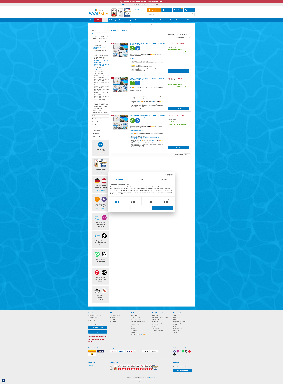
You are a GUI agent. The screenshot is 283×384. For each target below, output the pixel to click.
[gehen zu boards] (189, 351)
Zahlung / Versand (135, 323)
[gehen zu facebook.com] (174, 351)
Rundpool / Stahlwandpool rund (100, 36)
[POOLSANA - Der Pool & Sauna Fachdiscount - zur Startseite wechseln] (98, 12)
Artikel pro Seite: (180, 37)
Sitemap (175, 332)
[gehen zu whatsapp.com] (183, 351)
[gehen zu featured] (180, 351)
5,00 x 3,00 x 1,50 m (100, 67)
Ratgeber (133, 328)
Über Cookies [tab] (163, 179)
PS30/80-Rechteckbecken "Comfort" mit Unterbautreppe (101, 103)
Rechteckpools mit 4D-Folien (101, 106)
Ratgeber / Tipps (96, 136)
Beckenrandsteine (97, 108)
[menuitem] (171, 13)
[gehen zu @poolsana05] (186, 351)
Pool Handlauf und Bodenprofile (100, 112)
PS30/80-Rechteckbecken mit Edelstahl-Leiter (101, 61)
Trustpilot (90, 365)
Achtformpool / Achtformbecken (101, 42)
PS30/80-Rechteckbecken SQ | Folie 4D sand (101, 86)
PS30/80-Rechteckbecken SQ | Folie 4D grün (101, 93)
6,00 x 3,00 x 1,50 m (100, 69)
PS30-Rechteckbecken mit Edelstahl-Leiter (100, 51)
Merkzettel (112, 317)
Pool (93, 34)
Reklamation (134, 326)
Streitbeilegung (155, 326)
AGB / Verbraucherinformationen (160, 317)
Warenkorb (112, 319)
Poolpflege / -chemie (178, 325)
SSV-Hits (94, 31)
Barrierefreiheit (155, 328)
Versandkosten (152, 377)
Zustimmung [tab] (119, 179)
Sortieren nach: (171, 34)
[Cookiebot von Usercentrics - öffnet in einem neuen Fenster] (166, 175)
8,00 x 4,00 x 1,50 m (100, 74)
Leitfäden (133, 332)
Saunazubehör (95, 133)
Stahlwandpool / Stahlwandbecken (97, 44)
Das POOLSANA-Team (136, 319)
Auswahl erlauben (141, 208)
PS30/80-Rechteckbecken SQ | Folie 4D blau (101, 97)
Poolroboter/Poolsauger (98, 119)
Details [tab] (141, 179)
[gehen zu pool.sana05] (178, 351)
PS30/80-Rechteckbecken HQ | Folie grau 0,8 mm (101, 80)
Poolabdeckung (96, 122)
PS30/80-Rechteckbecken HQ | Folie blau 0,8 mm (101, 65)
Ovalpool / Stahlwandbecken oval (100, 39)
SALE (174, 315)
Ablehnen (120, 208)
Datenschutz (155, 321)
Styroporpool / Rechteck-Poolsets (99, 48)
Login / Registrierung (115, 315)
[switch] (133, 202)
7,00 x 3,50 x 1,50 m (100, 71)
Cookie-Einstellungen (157, 330)
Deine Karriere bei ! (138, 334)
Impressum (155, 315)
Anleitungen (134, 330)
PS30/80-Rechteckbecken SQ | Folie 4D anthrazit (101, 90)
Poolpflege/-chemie (97, 124)
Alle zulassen (162, 208)
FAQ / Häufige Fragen (136, 325)
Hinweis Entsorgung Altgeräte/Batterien (157, 324)
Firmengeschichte (135, 317)
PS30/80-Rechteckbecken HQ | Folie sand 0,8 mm (101, 76)
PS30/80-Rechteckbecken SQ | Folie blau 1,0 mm (101, 83)
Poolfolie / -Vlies (177, 328)
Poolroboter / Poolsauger (179, 321)
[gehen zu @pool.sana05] (174, 354)
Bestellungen (113, 321)
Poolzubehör (95, 127)
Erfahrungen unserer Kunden (138, 321)
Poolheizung (95, 116)
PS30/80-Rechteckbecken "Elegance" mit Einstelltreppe (101, 100)
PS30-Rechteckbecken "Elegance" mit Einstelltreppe (101, 54)
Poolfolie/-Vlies (97, 110)
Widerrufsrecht (155, 319)
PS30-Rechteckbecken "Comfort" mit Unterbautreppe (101, 58)
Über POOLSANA (135, 315)
